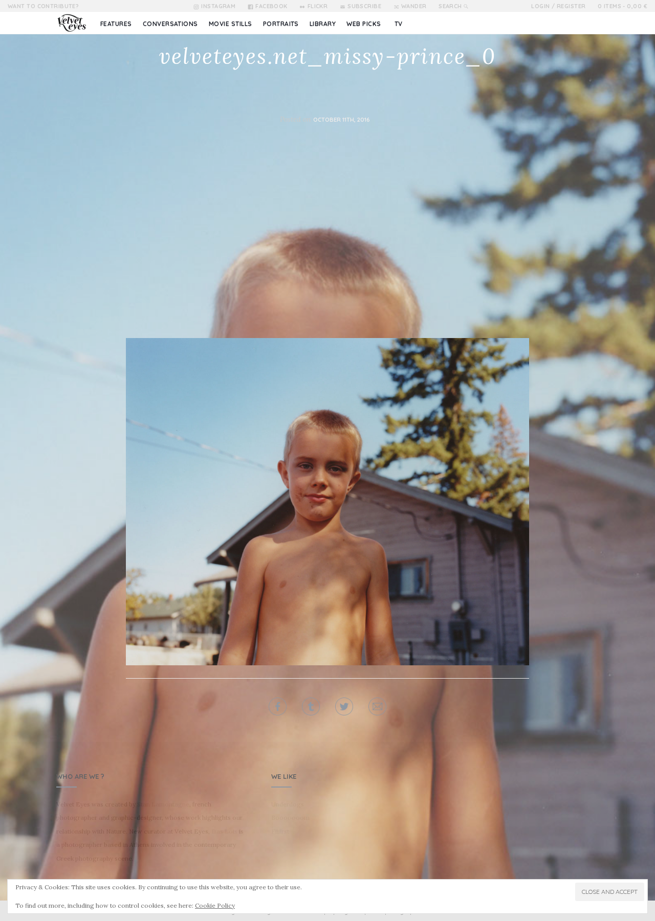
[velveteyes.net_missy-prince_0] (327, 500)
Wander (414, 6)
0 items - (622, 6)
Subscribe (364, 6)
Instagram (218, 6)
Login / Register (558, 6)
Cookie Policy (215, 905)
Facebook (271, 6)
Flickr (318, 6)
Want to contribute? (43, 6)
